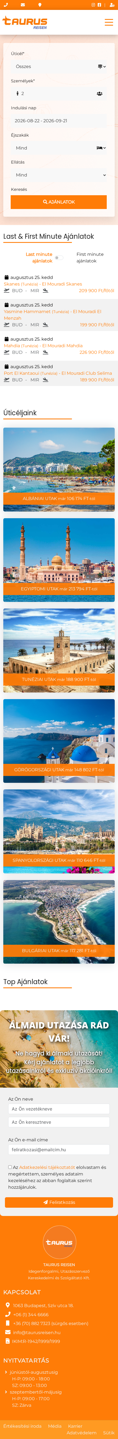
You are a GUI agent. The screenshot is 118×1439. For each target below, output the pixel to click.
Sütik (109, 1432)
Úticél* (17, 53)
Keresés (19, 189)
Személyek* (23, 80)
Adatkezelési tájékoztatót (47, 1167)
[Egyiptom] (59, 560)
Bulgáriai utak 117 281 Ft (59, 950)
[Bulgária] (59, 922)
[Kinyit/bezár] (109, 22)
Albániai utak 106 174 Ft (59, 498)
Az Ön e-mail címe (28, 1139)
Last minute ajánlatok (39, 258)
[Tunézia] (59, 651)
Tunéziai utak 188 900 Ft (59, 679)
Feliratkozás (61, 1202)
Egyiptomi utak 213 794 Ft (59, 588)
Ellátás (17, 162)
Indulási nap (23, 107)
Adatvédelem (82, 1432)
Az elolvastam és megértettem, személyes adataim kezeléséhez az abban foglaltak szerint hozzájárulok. (57, 1177)
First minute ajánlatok (90, 258)
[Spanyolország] (59, 831)
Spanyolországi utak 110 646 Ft (59, 860)
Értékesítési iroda (22, 1426)
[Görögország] (59, 741)
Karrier (75, 1426)
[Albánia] (59, 470)
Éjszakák (20, 135)
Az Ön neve (20, 1099)
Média (54, 1426)
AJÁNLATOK (61, 202)
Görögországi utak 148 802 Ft (59, 769)
